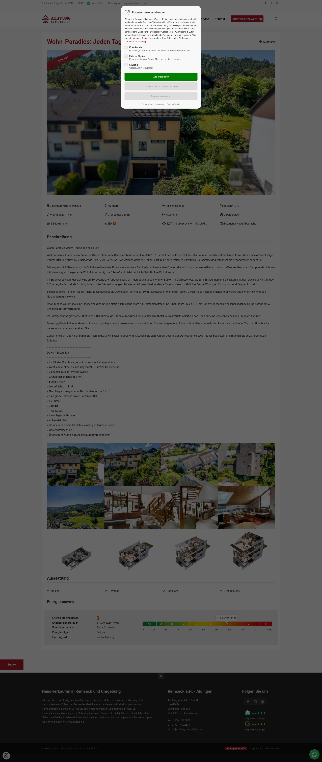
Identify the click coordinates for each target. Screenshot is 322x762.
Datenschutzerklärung (135, 41)
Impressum (160, 104)
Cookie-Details (173, 104)
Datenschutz (147, 104)
